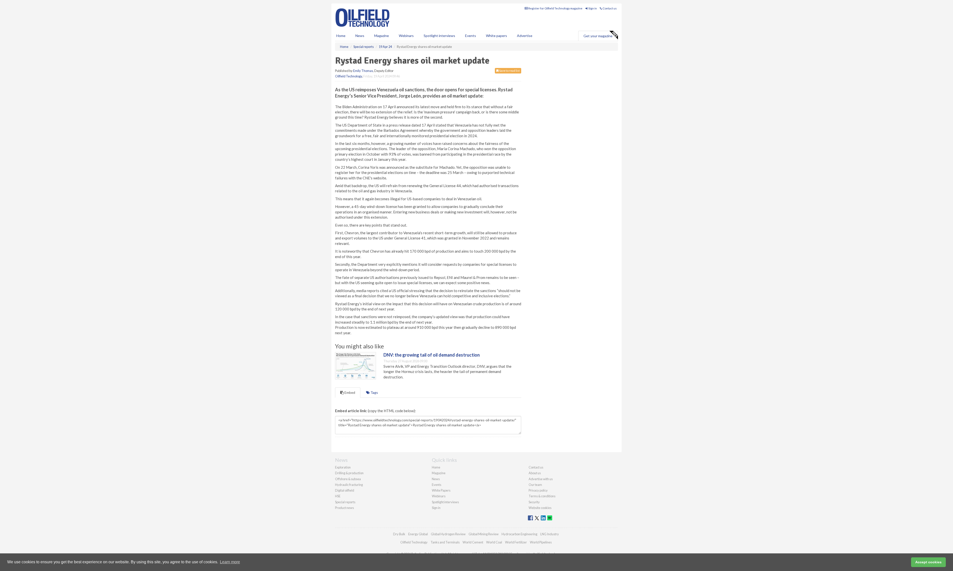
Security (534, 502)
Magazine (381, 36)
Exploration (343, 467)
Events (470, 36)
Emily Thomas (363, 71)
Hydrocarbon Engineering (519, 534)
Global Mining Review (484, 534)
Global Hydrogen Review (448, 534)
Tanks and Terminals (445, 542)
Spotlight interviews (439, 36)
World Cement (473, 542)
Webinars (406, 36)
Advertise (524, 36)
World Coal (494, 542)
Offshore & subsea (348, 479)
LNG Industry (549, 534)
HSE (337, 496)
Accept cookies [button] (928, 562)
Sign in (592, 8)
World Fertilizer (516, 542)
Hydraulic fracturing (349, 485)
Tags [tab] (374, 392)
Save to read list (509, 70)
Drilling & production (349, 473)
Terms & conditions (542, 496)
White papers (496, 36)
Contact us (609, 8)
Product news (344, 508)
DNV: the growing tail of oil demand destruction (431, 355)
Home (340, 36)
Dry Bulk (399, 534)
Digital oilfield (344, 490)
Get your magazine (598, 36)
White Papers (441, 490)
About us (535, 473)
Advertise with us (541, 479)
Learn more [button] (230, 562)
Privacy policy (538, 490)
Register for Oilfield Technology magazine (555, 8)
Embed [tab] (349, 392)
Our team (535, 485)
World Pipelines (541, 542)
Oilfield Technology (348, 76)
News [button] (359, 36)
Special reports (345, 502)
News (436, 479)
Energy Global (418, 534)
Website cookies (540, 508)
